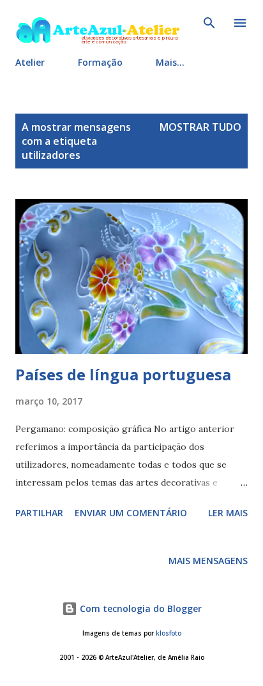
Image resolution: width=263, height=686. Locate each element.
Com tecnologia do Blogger (139, 608)
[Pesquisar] (209, 23)
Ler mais (228, 513)
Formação (100, 62)
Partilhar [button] (39, 513)
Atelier (30, 62)
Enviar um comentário (131, 513)
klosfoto (168, 633)
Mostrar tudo (200, 127)
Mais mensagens (208, 561)
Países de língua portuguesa (123, 374)
